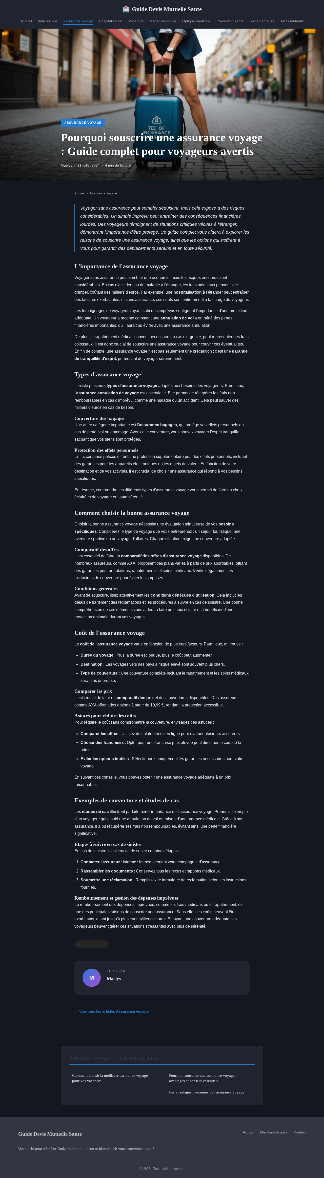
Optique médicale (196, 21)
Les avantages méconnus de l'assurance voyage (206, 1092)
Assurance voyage (78, 21)
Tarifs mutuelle (292, 21)
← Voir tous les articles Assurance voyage (111, 1011)
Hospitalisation (110, 21)
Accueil (26, 21)
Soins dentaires (262, 21)
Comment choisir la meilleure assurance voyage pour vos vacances (110, 1078)
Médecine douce (163, 21)
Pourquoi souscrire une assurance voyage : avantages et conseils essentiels (203, 1078)
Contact (299, 1132)
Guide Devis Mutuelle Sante (162, 9)
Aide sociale (47, 21)
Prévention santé (230, 21)
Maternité (136, 21)
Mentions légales (273, 1132)
